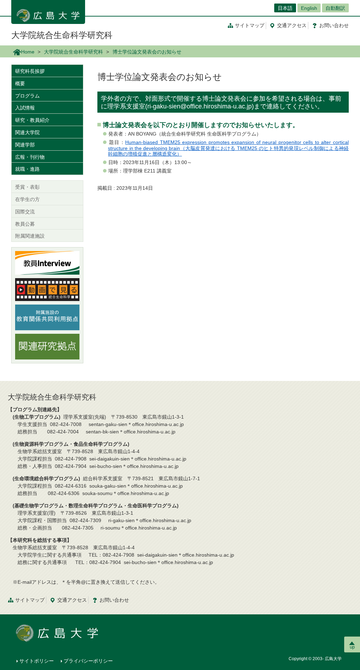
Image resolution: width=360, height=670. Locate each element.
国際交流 (25, 211)
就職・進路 (27, 169)
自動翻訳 (335, 8)
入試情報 (25, 108)
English (309, 8)
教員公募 (25, 224)
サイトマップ (249, 25)
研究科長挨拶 (30, 71)
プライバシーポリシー (88, 661)
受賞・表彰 (27, 187)
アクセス (292, 25)
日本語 (285, 8)
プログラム (27, 96)
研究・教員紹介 (32, 120)
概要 (20, 83)
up (352, 647)
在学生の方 (27, 199)
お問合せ (334, 25)
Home (27, 52)
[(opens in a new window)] (47, 263)
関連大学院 (27, 132)
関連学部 (25, 145)
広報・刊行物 (30, 157)
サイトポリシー (36, 661)
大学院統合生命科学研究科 (61, 35)
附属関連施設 (30, 236)
